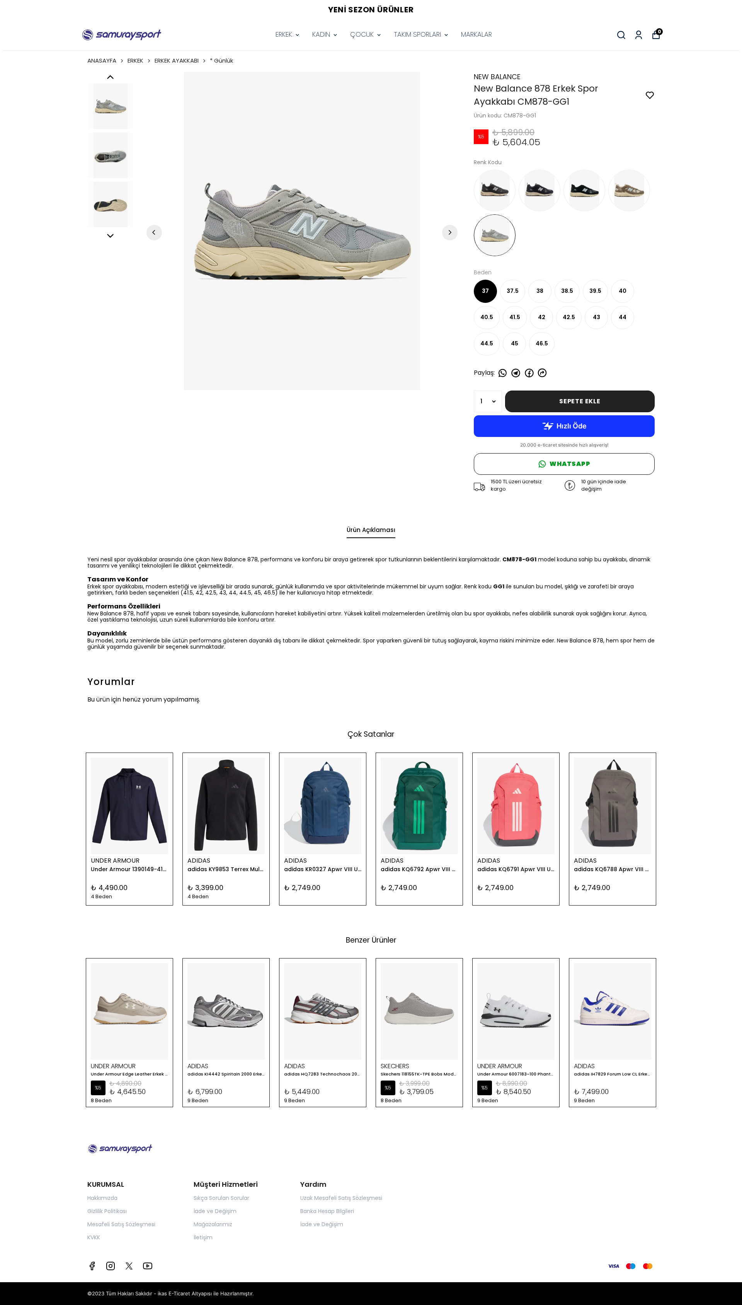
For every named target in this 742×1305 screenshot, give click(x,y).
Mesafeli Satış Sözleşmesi (121, 1224)
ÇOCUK (362, 34)
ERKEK (284, 34)
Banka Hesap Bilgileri (327, 1211)
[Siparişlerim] (638, 35)
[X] (129, 1266)
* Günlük (221, 60)
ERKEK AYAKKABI (177, 60)
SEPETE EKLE (580, 401)
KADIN (321, 34)
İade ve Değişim (215, 1211)
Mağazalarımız (213, 1224)
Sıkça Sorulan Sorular (221, 1198)
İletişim (203, 1237)
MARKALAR (476, 34)
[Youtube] (147, 1266)
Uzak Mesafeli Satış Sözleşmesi (341, 1198)
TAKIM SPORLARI (417, 34)
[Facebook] (92, 1266)
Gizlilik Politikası (107, 1211)
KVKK (93, 1237)
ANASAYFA (101, 60)
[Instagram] (110, 1266)
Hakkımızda (102, 1198)
